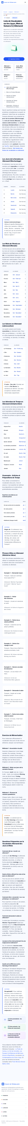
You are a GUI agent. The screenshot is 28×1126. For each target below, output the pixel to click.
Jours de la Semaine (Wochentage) (12, 88)
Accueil (5, 11)
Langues (11, 11)
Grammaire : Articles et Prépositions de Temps (12, 106)
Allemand (16, 11)
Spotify (7, 146)
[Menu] (25, 2)
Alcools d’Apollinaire (8, 1055)
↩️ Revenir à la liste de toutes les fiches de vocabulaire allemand (14, 1035)
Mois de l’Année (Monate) (13, 92)
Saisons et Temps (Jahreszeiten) (11, 96)
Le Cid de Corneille (13, 1051)
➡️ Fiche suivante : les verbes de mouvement (14, 1027)
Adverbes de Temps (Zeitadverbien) (11, 101)
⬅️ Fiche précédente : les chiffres (15, 1019)
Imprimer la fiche (15, 59)
